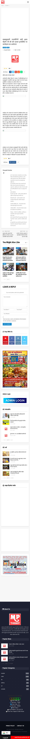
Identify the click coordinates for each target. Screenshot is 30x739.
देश (1, 679)
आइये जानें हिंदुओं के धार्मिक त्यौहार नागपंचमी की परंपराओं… (17, 472)
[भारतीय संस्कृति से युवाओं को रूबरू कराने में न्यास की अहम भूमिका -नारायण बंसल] (4, 652)
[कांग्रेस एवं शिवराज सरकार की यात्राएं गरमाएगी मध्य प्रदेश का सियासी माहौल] (4, 659)
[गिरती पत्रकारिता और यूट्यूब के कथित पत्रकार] (6, 422)
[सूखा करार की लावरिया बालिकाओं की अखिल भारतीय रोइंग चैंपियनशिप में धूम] (6, 415)
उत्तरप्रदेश (3, 689)
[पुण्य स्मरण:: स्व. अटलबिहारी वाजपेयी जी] (6, 435)
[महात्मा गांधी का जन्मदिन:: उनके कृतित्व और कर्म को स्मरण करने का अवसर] (6, 428)
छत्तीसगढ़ (2, 682)
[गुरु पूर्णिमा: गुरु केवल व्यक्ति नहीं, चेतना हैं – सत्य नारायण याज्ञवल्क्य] (6, 453)
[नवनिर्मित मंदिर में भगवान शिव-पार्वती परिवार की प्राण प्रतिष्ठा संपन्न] (21, 267)
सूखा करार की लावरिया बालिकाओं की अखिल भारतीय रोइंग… (17, 414)
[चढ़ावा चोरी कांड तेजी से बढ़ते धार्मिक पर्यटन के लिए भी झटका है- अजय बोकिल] (6, 466)
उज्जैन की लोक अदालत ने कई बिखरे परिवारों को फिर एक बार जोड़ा (22, 235)
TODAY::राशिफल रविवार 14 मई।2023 (16, 644)
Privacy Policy (10, 726)
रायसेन (8, 47)
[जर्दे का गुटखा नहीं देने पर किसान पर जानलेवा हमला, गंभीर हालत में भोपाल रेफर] (21, 251)
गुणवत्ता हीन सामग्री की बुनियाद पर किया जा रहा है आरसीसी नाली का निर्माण (8, 235)
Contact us (20, 726)
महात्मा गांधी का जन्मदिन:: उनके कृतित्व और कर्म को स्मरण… (18, 427)
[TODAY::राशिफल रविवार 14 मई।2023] (4, 645)
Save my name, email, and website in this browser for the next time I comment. (14, 319)
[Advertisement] (15, 24)
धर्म (1, 686)
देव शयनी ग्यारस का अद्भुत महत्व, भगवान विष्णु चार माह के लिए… (18, 459)
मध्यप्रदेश (4, 47)
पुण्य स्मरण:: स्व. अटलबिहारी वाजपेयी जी (18, 433)
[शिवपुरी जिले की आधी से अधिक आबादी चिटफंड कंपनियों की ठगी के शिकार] (8, 251)
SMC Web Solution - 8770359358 (20, 731)
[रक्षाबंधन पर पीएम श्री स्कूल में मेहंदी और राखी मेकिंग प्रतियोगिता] (8, 267)
